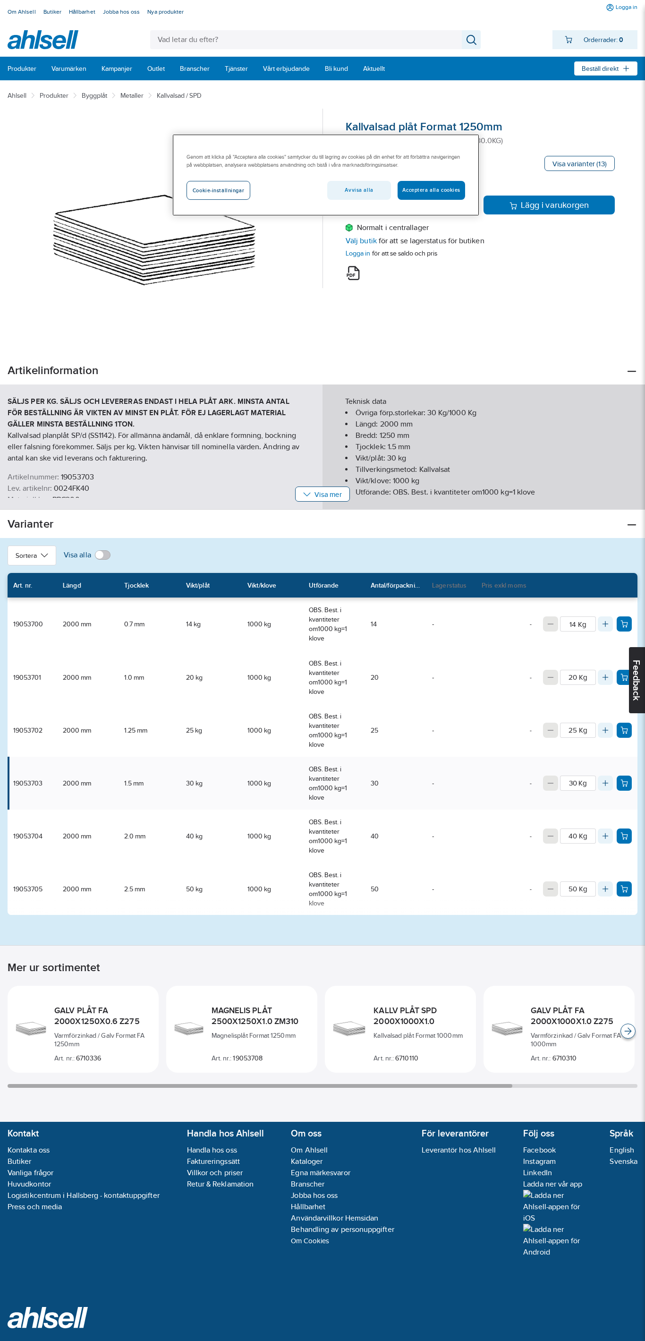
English (622, 1149)
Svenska (623, 1161)
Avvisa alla (359, 190)
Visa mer (327, 494)
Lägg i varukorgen (555, 205)
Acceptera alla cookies (431, 190)
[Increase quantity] (605, 624)
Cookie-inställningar (218, 190)
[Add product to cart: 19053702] (624, 730)
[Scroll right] (628, 1031)
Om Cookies (310, 1241)
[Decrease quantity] (550, 624)
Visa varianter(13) (579, 164)
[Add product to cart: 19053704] (624, 836)
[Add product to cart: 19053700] (624, 624)
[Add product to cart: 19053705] (624, 889)
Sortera (26, 555)
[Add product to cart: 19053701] (624, 677)
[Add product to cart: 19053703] (624, 783)
